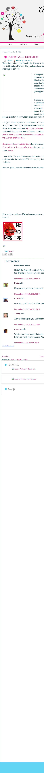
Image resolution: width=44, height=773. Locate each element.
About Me (23, 44)
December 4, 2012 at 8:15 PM (26, 343)
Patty (16, 283)
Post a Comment (8, 346)
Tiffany (17, 314)
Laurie (17, 298)
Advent (11, 251)
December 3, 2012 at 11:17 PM (27, 325)
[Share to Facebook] (11, 254)
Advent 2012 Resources (23, 56)
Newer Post (6, 356)
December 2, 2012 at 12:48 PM (27, 279)
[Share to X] (9, 254)
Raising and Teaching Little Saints (16, 144)
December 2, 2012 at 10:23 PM (27, 294)
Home (10, 44)
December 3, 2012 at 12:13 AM (27, 309)
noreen (17, 329)
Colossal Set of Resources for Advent (17, 147)
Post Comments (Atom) (19, 359)
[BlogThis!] (6, 254)
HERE (10, 151)
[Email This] (3, 254)
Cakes (37, 44)
